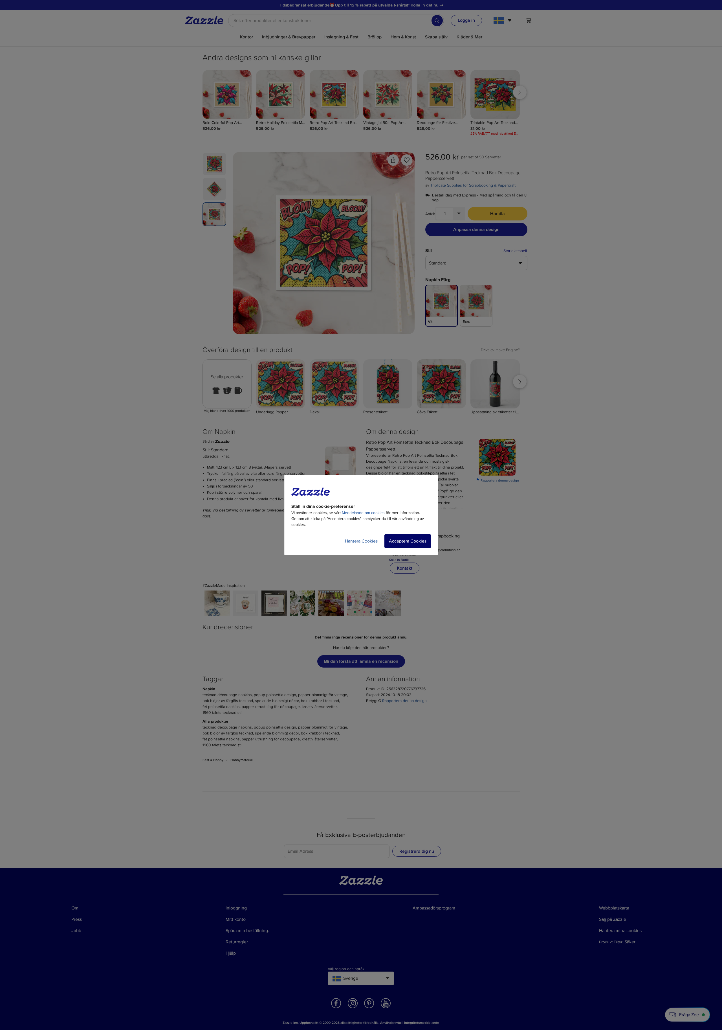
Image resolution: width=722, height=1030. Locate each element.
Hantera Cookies (361, 541)
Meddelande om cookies (363, 512)
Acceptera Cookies (407, 541)
